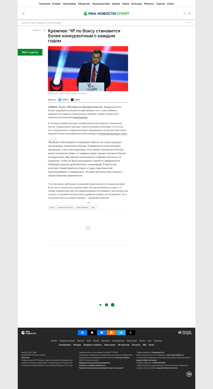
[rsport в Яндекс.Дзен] (92, 332)
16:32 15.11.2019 (28, 23)
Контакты (136, 345)
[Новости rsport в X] (130, 332)
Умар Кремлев (79, 117)
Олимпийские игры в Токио (113, 133)
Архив (151, 345)
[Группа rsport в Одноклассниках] (111, 332)
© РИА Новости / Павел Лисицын (59, 93)
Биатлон (80, 341)
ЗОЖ (89, 341)
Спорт (51, 207)
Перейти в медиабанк (79, 93)
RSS (144, 345)
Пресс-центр (109, 345)
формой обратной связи (146, 360)
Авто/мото (105, 341)
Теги (149, 341)
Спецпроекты (65, 345)
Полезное (158, 341)
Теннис (142, 341)
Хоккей (96, 341)
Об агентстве (123, 345)
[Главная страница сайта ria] (98, 13)
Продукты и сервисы (92, 345)
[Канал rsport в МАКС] (82, 332)
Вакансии (25, 358)
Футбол (54, 341)
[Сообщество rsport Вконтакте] (101, 332)
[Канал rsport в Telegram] (121, 332)
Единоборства (118, 341)
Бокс (93, 207)
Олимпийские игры (65, 207)
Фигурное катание (67, 341)
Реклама (77, 345)
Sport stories (132, 341)
